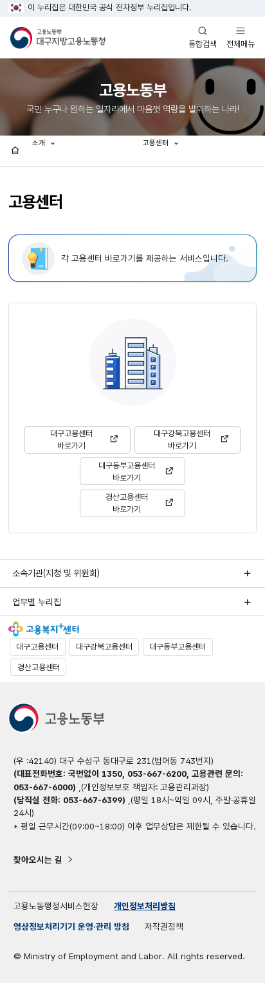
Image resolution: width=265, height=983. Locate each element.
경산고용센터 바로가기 (126, 503)
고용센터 (156, 142)
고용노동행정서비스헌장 (56, 906)
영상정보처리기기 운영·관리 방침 (71, 926)
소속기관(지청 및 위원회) (56, 573)
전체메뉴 (240, 37)
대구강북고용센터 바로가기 (182, 439)
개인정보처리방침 (145, 906)
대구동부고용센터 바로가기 (126, 472)
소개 (39, 142)
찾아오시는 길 (38, 860)
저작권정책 (164, 926)
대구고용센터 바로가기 (71, 439)
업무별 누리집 (36, 602)
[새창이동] (43, 629)
